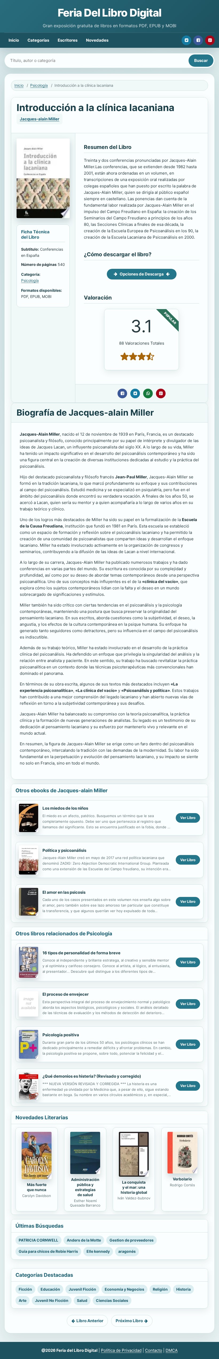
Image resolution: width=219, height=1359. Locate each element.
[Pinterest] (210, 40)
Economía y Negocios (124, 1289)
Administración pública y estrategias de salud (85, 1187)
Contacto (153, 1350)
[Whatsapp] (148, 393)
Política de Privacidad (121, 1350)
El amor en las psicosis (63, 892)
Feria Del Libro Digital (109, 12)
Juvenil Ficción (82, 1289)
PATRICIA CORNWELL (38, 1240)
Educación (50, 1289)
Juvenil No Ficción (51, 1300)
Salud (82, 1300)
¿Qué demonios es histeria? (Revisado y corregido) (91, 1076)
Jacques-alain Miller (39, 118)
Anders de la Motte (84, 1240)
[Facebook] (198, 40)
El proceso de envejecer (65, 994)
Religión (160, 1289)
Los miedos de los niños (65, 808)
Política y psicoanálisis (64, 850)
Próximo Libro (129, 1320)
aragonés (127, 1251)
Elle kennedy (98, 1251)
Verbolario (182, 1179)
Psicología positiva (60, 1034)
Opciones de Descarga (142, 274)
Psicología (39, 85)
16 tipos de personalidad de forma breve (81, 952)
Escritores (67, 40)
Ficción (25, 1289)
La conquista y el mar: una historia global (134, 1187)
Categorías (38, 40)
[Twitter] (186, 40)
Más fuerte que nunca (36, 1187)
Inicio (14, 40)
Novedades (97, 40)
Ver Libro (187, 818)
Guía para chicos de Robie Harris (48, 1251)
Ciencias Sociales (112, 1300)
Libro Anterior (89, 1320)
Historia (183, 1289)
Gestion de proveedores (132, 1240)
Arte (22, 1300)
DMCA (172, 1350)
